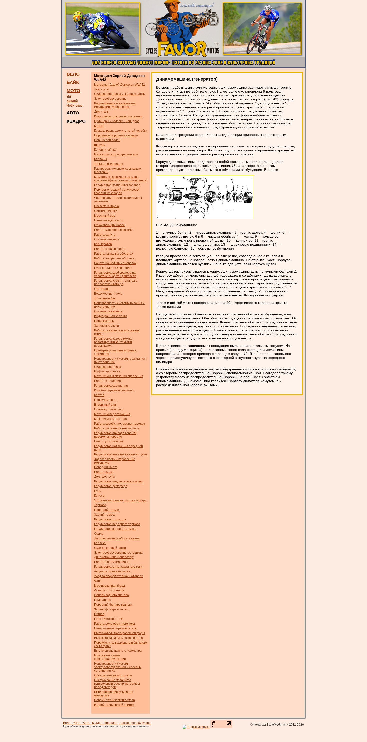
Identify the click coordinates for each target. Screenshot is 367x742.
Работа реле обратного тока (114, 623)
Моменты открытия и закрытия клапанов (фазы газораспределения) (120, 178)
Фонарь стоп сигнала (109, 590)
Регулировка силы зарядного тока (118, 566)
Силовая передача (107, 367)
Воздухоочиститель (108, 293)
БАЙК (73, 82)
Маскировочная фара (109, 585)
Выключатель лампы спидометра (118, 650)
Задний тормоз (105, 514)
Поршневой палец (107, 140)
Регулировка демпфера (110, 486)
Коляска (100, 543)
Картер (99, 126)
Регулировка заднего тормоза (115, 529)
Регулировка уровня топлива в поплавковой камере (115, 282)
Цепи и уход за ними (108, 441)
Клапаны (100, 159)
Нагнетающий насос (108, 220)
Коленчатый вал (105, 149)
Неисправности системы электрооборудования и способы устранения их (117, 667)
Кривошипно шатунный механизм (118, 116)
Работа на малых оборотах (113, 253)
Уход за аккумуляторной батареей (118, 576)
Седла (98, 533)
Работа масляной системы (113, 230)
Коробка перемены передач (114, 390)
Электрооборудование (110, 98)
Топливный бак (104, 298)
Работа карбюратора (109, 249)
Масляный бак (104, 215)
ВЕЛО (73, 74)
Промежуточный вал (108, 409)
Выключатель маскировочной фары (119, 633)
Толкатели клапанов (108, 164)
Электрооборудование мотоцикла (118, 552)
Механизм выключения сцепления (118, 376)
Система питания (106, 239)
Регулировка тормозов (110, 519)
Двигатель (101, 89)
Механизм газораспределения (116, 154)
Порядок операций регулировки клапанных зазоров (116, 191)
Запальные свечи (106, 325)
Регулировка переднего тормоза (117, 524)
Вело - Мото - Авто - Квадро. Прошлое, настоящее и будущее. (107, 723)
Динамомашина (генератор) (114, 557)
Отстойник (101, 289)
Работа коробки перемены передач (119, 423)
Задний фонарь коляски (111, 609)
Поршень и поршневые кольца (116, 135)
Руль (97, 491)
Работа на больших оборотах (115, 263)
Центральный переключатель (115, 628)
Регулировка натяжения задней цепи (120, 454)
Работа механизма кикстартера (116, 428)
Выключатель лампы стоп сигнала (118, 638)
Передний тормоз (107, 510)
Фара (98, 581)
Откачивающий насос (109, 225)
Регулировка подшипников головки (118, 481)
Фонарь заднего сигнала (111, 595)
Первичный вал (105, 400)
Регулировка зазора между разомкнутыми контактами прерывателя (113, 342)
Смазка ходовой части (110, 548)
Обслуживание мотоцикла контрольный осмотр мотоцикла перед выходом (117, 683)
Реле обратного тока (109, 619)
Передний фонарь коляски (113, 604)
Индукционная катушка (110, 316)
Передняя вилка (105, 467)
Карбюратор (103, 244)
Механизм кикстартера (110, 419)
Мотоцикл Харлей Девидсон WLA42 (119, 84)
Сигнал (99, 614)
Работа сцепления (107, 381)
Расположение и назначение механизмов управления (115, 105)
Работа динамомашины (111, 562)
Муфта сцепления (107, 371)
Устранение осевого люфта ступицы (120, 500)
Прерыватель (104, 321)
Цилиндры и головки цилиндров (116, 121)
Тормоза (100, 505)
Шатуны (100, 145)
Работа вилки (103, 472)
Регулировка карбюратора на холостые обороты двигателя (115, 274)
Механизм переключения (112, 414)
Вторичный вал (105, 404)
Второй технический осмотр (114, 705)
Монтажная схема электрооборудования (110, 657)
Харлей (72, 101)
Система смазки (105, 211)
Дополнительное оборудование (117, 538)
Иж (69, 96)
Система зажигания (108, 311)
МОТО (73, 90)
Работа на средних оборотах (115, 258)
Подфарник (102, 600)
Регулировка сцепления (111, 385)
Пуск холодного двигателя (112, 268)
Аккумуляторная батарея (112, 571)
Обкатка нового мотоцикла (113, 675)
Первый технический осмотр (114, 700)
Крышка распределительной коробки (120, 130)
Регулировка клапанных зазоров (117, 185)
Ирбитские (74, 105)
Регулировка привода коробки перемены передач (115, 434)
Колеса (99, 495)
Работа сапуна (104, 234)
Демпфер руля (104, 476)
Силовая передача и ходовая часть (119, 94)
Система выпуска (106, 206)
